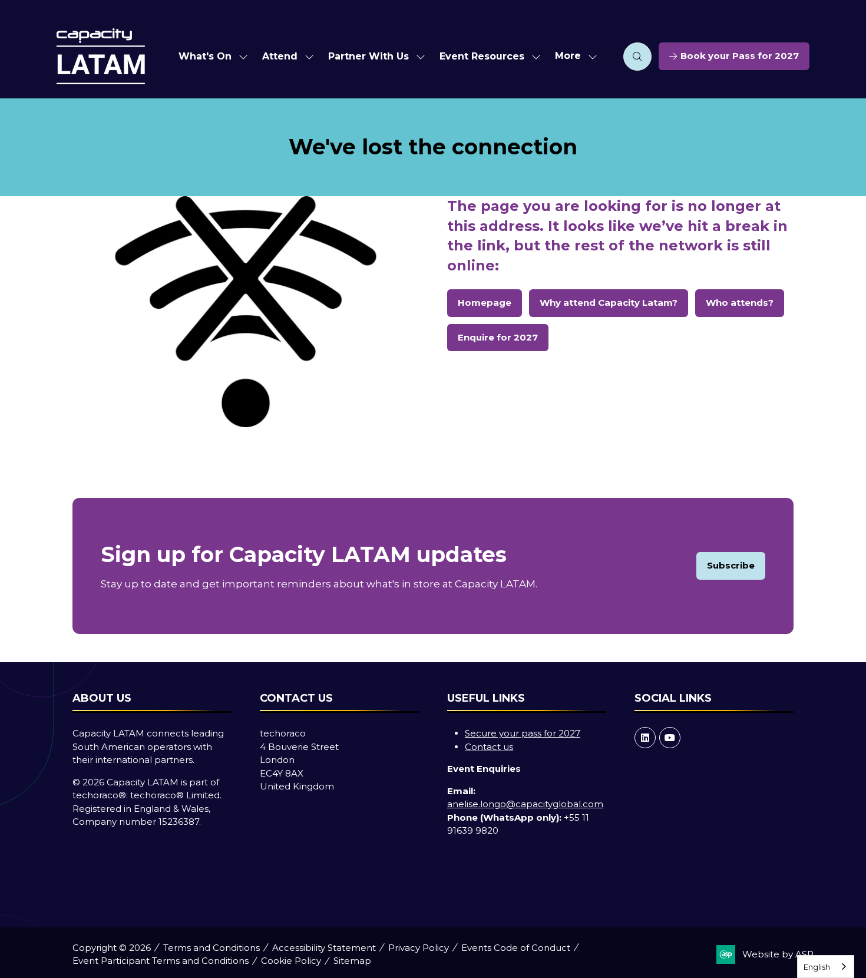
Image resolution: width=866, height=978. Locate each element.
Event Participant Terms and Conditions (160, 960)
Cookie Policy (291, 960)
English (817, 967)
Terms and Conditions (211, 947)
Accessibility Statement (324, 947)
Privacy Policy (418, 947)
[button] (572, 56)
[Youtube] (669, 737)
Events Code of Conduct (515, 947)
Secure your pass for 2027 (522, 733)
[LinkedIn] (645, 737)
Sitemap (352, 960)
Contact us (489, 746)
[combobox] (825, 966)
